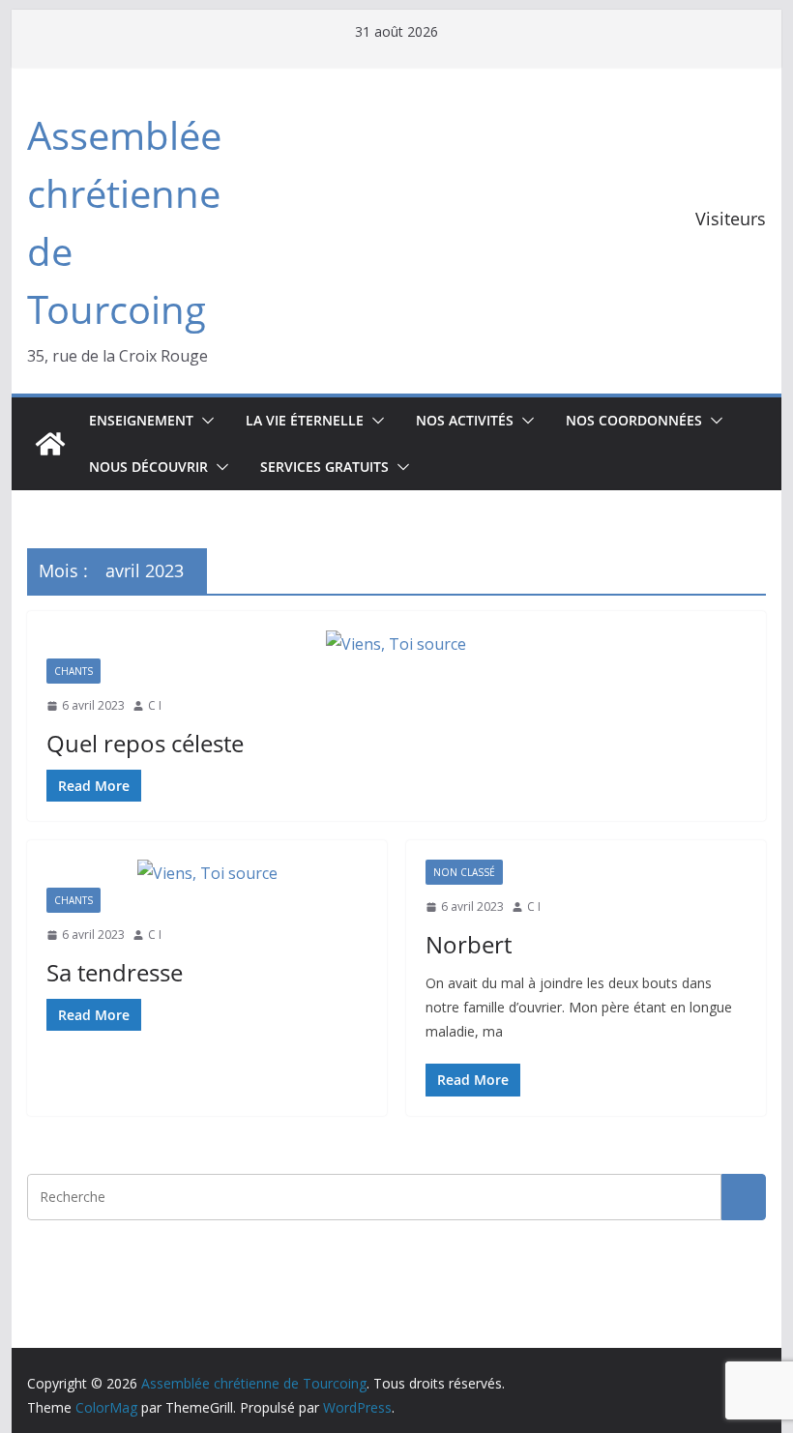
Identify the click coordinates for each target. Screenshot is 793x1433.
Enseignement (141, 420)
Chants (73, 671)
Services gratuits (324, 466)
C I (155, 705)
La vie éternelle (305, 420)
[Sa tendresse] (206, 874)
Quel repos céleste (145, 743)
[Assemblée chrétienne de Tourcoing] (50, 444)
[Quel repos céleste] (396, 644)
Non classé (464, 872)
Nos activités (465, 420)
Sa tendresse (114, 972)
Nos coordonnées (634, 420)
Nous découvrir (148, 466)
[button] (204, 420)
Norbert (469, 944)
